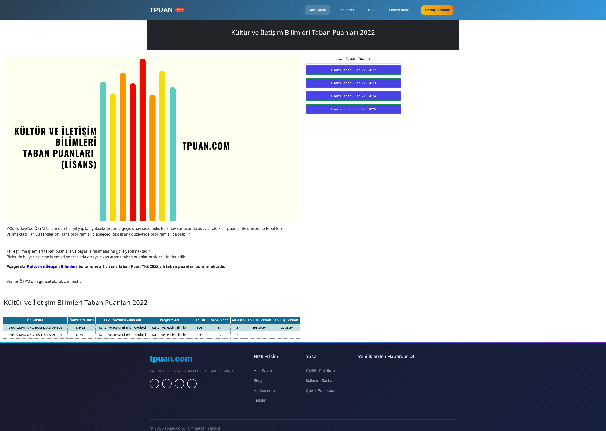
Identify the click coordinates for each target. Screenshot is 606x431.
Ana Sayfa (317, 10)
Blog (372, 10)
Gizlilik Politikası (320, 370)
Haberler (346, 10)
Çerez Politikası (320, 390)
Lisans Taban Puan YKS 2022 (353, 70)
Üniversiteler (399, 10)
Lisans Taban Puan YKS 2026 (353, 109)
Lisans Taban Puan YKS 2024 (353, 96)
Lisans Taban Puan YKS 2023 (353, 83)
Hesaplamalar (437, 10)
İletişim (260, 400)
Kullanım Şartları (320, 380)
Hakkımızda (264, 390)
